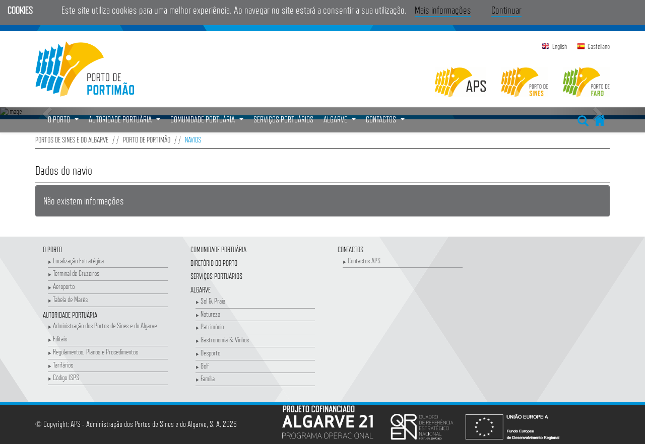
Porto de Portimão (146, 139)
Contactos (350, 249)
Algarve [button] (341, 122)
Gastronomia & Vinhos (225, 339)
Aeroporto (64, 286)
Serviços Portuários (216, 276)
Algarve (200, 289)
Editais (60, 338)
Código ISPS (66, 377)
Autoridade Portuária (70, 315)
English (559, 46)
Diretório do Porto (213, 263)
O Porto (52, 249)
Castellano (599, 46)
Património (212, 326)
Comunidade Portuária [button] (208, 122)
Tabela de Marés (70, 299)
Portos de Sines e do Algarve (71, 139)
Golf (205, 365)
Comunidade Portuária (218, 249)
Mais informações (443, 10)
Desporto (210, 352)
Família (208, 378)
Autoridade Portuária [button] (126, 122)
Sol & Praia (213, 301)
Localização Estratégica (78, 260)
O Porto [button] (64, 122)
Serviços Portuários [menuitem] (283, 119)
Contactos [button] (386, 122)
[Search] (583, 118)
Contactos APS (364, 260)
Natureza (210, 314)
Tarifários (63, 364)
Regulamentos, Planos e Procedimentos (95, 351)
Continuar (506, 10)
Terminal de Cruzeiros (76, 273)
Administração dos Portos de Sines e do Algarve (105, 325)
